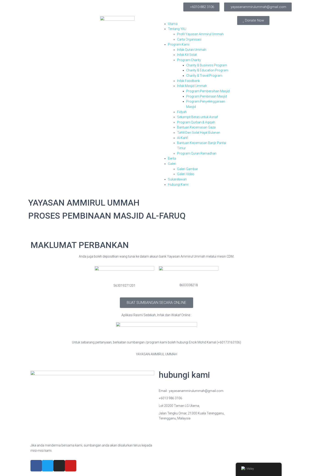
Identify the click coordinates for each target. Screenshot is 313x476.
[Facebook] (36, 465)
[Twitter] (47, 465)
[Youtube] (70, 465)
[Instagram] (59, 465)
